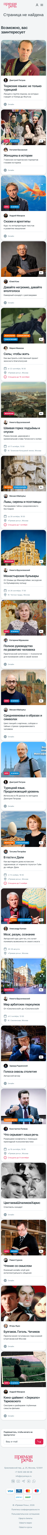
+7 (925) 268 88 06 (23, 1472)
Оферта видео (25, 1523)
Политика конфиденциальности (25, 1509)
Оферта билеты (25, 1518)
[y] (39, 1441)
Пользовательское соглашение (25, 1514)
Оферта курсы (25, 1527)
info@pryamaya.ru (23, 1476)
